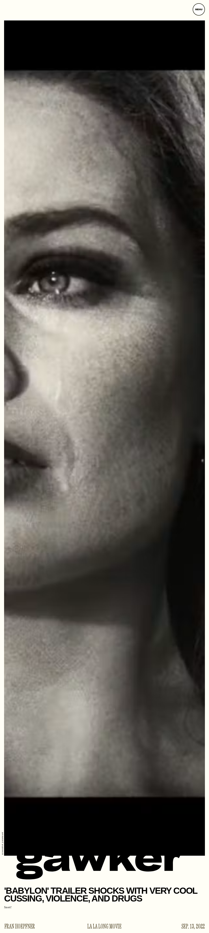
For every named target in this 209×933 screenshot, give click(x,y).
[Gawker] (99, 861)
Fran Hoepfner (19, 926)
